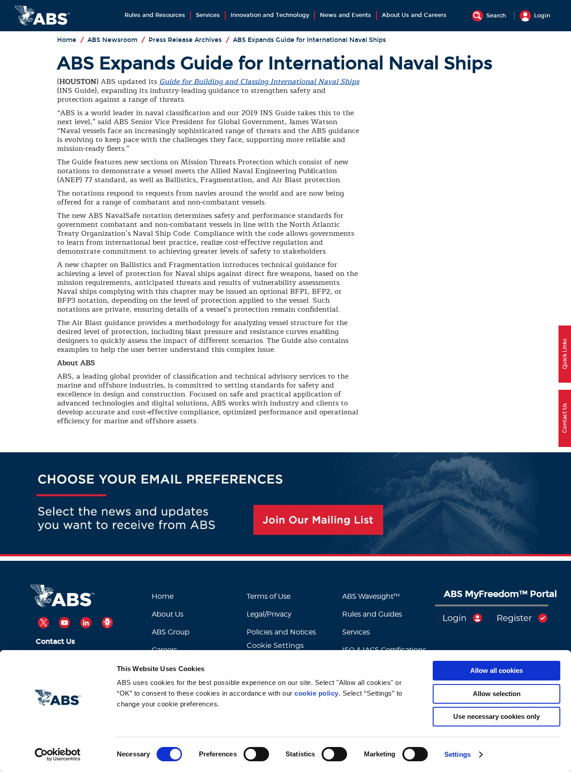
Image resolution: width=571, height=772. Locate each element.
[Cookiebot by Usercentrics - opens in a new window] (58, 754)
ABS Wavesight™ (371, 596)
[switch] (256, 754)
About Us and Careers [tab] (414, 15)
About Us (167, 614)
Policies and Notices (281, 632)
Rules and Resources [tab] (154, 15)
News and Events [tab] (345, 15)
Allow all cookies (496, 670)
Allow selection (497, 693)
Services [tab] (208, 15)
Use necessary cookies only (496, 716)
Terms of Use (268, 596)
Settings (457, 754)
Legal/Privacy (269, 614)
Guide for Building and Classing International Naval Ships (259, 82)
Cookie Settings (275, 645)
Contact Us (55, 641)
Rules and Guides (372, 614)
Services (356, 632)
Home (163, 596)
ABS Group (171, 632)
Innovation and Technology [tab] (270, 15)
